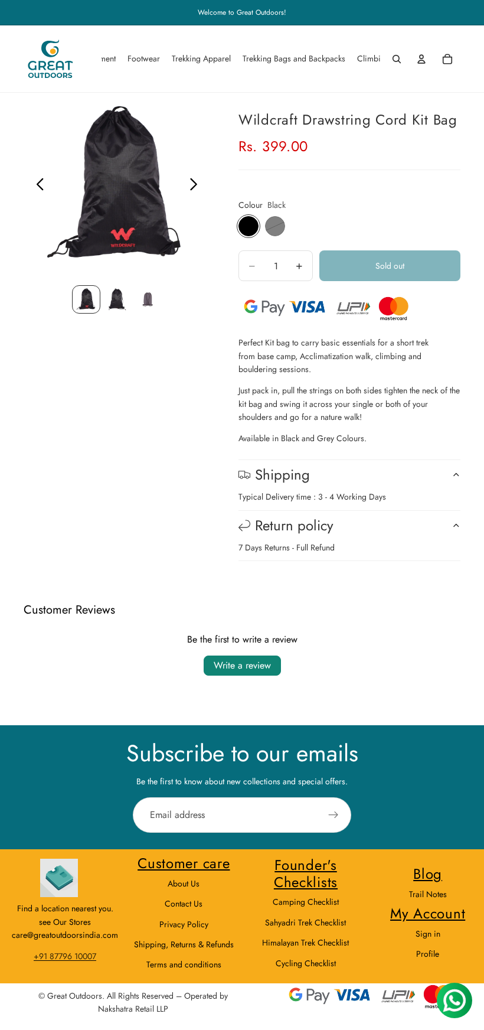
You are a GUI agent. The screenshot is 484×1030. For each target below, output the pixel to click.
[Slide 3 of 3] (148, 299)
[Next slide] (197, 186)
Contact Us (183, 904)
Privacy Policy (183, 924)
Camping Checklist (306, 902)
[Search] (397, 59)
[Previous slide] (37, 186)
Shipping (282, 474)
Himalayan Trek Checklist (305, 942)
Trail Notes (428, 894)
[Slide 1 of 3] (86, 299)
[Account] (421, 59)
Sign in (428, 934)
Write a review (242, 665)
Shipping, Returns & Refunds (184, 944)
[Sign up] (333, 815)
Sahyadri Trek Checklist (305, 922)
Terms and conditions (183, 964)
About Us (184, 883)
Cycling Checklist (306, 963)
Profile (427, 954)
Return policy (294, 525)
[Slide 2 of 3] (117, 299)
